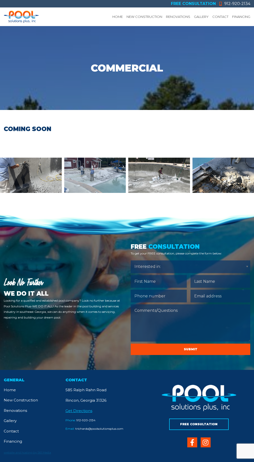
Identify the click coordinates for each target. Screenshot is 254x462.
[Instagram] (206, 442)
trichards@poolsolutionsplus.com (94, 428)
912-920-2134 (237, 3)
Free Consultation (199, 424)
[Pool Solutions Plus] (21, 16)
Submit (190, 349)
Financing (241, 17)
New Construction (144, 17)
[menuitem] (116, 17)
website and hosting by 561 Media (27, 452)
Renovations (178, 17)
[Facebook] (192, 442)
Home (117, 17)
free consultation (193, 3)
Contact (220, 17)
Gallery (201, 17)
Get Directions (78, 410)
